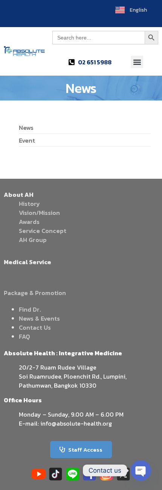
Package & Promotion (35, 292)
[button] (137, 62)
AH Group (33, 239)
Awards (29, 221)
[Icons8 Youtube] (38, 474)
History (29, 203)
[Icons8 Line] (72, 474)
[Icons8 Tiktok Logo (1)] (55, 474)
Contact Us (35, 327)
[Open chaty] (141, 470)
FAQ (24, 336)
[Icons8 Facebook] (89, 474)
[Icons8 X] (123, 474)
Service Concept (42, 230)
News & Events (39, 318)
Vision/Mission (39, 212)
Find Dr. (30, 309)
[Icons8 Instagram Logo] (106, 474)
